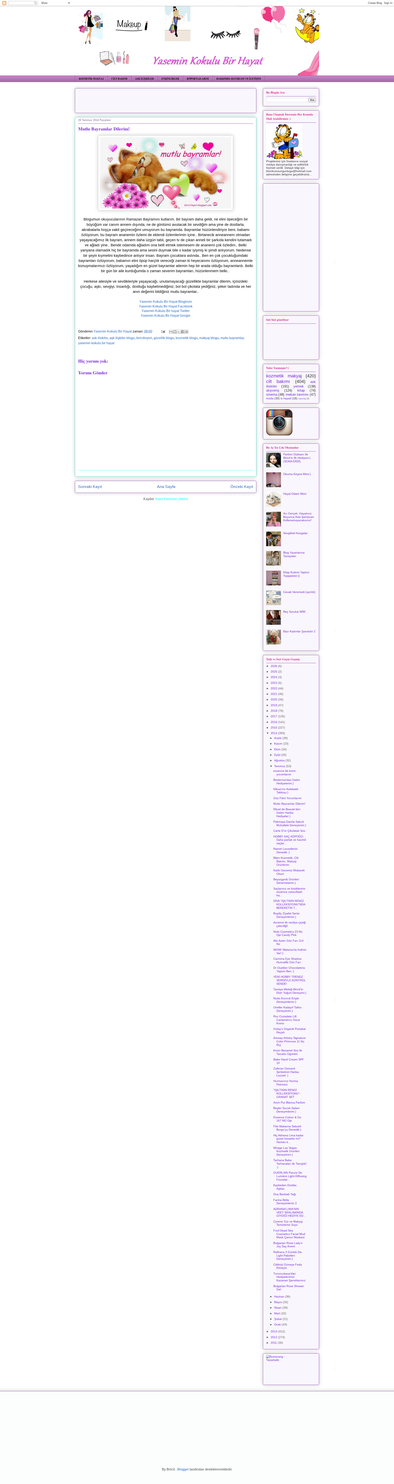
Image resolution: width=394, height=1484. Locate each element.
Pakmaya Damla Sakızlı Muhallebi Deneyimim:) (289, 823)
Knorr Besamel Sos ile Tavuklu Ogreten (287, 1052)
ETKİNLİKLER (170, 78)
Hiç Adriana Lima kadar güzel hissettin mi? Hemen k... (288, 1139)
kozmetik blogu (187, 338)
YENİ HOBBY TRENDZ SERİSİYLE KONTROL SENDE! (289, 980)
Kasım (278, 743)
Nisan (278, 1307)
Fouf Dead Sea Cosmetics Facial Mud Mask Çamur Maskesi (289, 1234)
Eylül (277, 754)
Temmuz (280, 766)
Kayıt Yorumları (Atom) (171, 499)
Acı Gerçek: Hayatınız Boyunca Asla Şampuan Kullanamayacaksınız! (298, 517)
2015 (274, 727)
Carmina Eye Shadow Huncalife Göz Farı (287, 960)
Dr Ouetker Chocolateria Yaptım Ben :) (289, 969)
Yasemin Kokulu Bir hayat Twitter (166, 311)
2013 (274, 1331)
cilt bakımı (278, 381)
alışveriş (272, 390)
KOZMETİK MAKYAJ (91, 78)
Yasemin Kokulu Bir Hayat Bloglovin (165, 301)
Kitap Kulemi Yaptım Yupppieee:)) (296, 574)
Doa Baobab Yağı (284, 1194)
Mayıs (278, 1302)
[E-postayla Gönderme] (163, 331)
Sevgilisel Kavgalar (295, 533)
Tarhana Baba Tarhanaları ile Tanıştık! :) (290, 1163)
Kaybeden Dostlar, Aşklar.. (285, 1187)
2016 (274, 722)
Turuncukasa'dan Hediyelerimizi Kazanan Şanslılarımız (289, 1277)
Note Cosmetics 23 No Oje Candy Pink (287, 933)
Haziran (279, 1296)
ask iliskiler (100, 338)
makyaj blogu (209, 338)
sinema (271, 394)
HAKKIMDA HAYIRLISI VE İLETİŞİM (238, 78)
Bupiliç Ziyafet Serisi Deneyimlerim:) (286, 915)
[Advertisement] (177, 99)
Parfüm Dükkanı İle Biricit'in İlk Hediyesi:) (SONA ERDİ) (296, 458)
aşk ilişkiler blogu (122, 338)
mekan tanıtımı (297, 394)
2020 (274, 699)
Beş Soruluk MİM (294, 611)
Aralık (278, 738)
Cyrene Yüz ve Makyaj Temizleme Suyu (287, 1223)
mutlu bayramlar (232, 338)
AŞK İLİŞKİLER (144, 78)
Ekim (277, 749)
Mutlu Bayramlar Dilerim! (289, 803)
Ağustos (279, 760)
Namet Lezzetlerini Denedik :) (285, 850)
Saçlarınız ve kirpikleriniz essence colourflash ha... (289, 892)
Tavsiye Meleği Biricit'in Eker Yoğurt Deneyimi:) (289, 991)
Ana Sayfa (166, 486)
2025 (274, 671)
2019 (274, 705)
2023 (274, 682)
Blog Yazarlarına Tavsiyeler (294, 554)
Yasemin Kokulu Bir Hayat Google (165, 315)
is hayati (286, 398)
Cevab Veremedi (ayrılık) (299, 592)
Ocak (278, 1324)
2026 (274, 666)
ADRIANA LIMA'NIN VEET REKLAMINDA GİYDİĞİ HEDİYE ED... (289, 1212)
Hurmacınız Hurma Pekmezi (285, 1082)
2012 (274, 1337)
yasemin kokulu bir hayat (96, 343)
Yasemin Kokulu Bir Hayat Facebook (165, 306)
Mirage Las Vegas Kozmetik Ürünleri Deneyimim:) (286, 1151)
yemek (298, 386)
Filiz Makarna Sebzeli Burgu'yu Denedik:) (287, 1128)
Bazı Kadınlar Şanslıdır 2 (299, 631)
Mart (277, 1313)
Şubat (278, 1319)
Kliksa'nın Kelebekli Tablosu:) (285, 790)
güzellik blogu (164, 338)
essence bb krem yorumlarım (284, 772)
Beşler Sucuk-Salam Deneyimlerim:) (286, 1109)
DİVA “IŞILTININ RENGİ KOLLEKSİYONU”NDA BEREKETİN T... (289, 904)
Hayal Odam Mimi (294, 493)
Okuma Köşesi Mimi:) (297, 474)
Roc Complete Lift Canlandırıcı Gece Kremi (286, 1020)
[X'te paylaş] (179, 332)
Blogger (183, 1469)
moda (270, 398)
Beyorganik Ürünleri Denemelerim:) (286, 881)
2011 (274, 1342)
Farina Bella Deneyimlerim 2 (285, 1201)
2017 (274, 716)
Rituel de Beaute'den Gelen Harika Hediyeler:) (286, 813)
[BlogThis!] (175, 332)
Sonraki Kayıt (90, 486)
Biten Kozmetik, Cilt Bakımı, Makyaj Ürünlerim (285, 861)
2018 (274, 710)
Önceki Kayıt (241, 486)
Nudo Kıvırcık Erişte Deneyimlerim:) (286, 1000)
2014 (274, 733)
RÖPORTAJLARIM (198, 78)
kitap (301, 390)
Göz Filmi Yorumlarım (287, 798)
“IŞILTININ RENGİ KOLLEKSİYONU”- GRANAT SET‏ (286, 1093)
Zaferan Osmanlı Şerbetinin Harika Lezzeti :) (286, 1072)
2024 (274, 677)
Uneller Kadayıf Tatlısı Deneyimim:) (287, 1009)
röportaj (302, 398)
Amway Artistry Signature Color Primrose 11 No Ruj (289, 1041)
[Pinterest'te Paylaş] (186, 332)
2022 (274, 688)
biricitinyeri (144, 338)
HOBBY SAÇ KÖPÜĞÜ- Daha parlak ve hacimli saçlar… (289, 840)
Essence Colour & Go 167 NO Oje (287, 1119)
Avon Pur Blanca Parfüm (289, 1102)
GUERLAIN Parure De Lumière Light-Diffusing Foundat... (290, 1176)
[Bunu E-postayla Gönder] (171, 332)
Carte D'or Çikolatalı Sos (289, 830)
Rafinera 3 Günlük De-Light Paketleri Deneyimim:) (287, 1255)
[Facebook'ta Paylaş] (183, 332)
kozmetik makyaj (284, 375)
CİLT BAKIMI (119, 78)
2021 (274, 694)
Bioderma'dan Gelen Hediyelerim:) (286, 781)
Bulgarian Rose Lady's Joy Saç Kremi (287, 1244)
